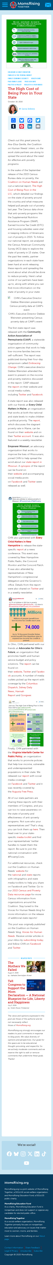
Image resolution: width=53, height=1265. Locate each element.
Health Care (36, 78)
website (28, 432)
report (15, 386)
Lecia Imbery (28, 109)
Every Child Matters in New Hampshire (25, 541)
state (29, 874)
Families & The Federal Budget (20, 75)
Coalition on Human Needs (23, 181)
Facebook (37, 394)
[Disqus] (26, 1098)
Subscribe (38, 1251)
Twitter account (22, 436)
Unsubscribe (25, 1251)
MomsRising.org (25, 4)
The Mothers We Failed (16, 966)
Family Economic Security (18, 78)
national (16, 874)
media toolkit (24, 837)
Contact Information (14, 1247)
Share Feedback (32, 1247)
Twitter (22, 394)
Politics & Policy (15, 85)
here (35, 829)
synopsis (25, 466)
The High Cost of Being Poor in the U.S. (25, 189)
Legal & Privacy (11, 1251)
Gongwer (26, 695)
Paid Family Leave (15, 81)
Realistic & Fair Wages (33, 85)
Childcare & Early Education (19, 72)
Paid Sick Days (30, 81)
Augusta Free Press (22, 791)
